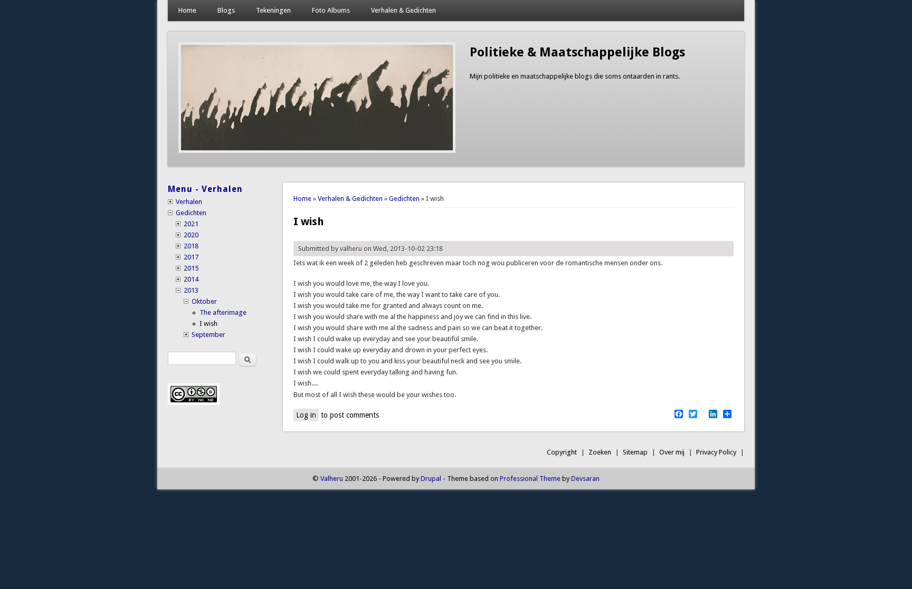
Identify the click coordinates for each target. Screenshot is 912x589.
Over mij (672, 452)
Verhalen (189, 202)
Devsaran (585, 478)
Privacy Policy (716, 452)
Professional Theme (530, 478)
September (208, 335)
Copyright (562, 452)
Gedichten (404, 198)
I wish (208, 323)
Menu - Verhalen (205, 189)
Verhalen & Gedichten (403, 10)
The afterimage (223, 312)
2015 (191, 268)
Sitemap (635, 452)
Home (187, 10)
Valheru (331, 478)
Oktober (204, 301)
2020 (191, 235)
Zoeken (599, 452)
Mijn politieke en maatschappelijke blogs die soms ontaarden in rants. (575, 76)
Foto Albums (331, 10)
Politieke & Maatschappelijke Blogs (577, 52)
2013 (191, 290)
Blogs (226, 10)
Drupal (431, 478)
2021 (191, 224)
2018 (191, 246)
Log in (306, 415)
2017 (191, 257)
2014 (191, 279)
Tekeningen (273, 10)
